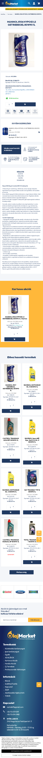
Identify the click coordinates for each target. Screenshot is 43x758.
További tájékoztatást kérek (21, 755)
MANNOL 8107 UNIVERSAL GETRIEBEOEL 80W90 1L (11, 387)
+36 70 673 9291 (13, 712)
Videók (7, 696)
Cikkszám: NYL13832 (14, 132)
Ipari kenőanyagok (12, 651)
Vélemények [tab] (20, 180)
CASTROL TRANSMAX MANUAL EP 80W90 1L (10, 541)
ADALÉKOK (9, 657)
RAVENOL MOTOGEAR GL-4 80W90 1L (10, 491)
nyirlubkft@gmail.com (15, 707)
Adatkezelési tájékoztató (14, 693)
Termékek (10, 14)
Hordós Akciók (10, 663)
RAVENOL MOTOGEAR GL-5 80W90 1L (32, 386)
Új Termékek (9, 666)
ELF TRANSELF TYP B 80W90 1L (32, 491)
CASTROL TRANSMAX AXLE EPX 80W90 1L (11, 439)
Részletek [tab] (20, 171)
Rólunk (7, 681)
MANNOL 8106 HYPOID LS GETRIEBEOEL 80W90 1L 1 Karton (14, 318)
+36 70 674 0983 (13, 714)
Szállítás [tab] (20, 176)
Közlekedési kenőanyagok (15, 648)
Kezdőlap (3, 14)
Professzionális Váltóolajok (15, 669)
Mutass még (21, 572)
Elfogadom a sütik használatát (21, 751)
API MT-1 (8, 94)
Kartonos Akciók (11, 660)
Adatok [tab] (20, 174)
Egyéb (7, 654)
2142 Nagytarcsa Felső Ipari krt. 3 (19, 721)
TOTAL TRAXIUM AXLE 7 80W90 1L (32, 541)
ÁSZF (7, 690)
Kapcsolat (9, 687)
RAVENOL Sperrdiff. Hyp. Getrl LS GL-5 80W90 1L (32, 440)
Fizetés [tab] (20, 178)
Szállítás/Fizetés (11, 684)
